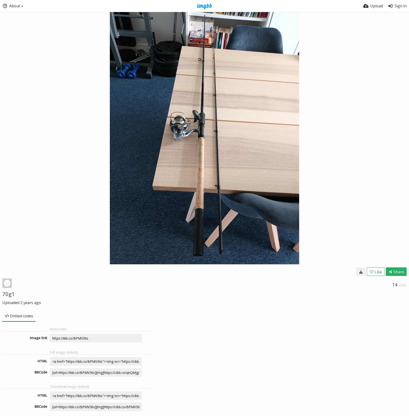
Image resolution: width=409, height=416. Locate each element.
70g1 (8, 293)
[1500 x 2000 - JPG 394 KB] (361, 271)
